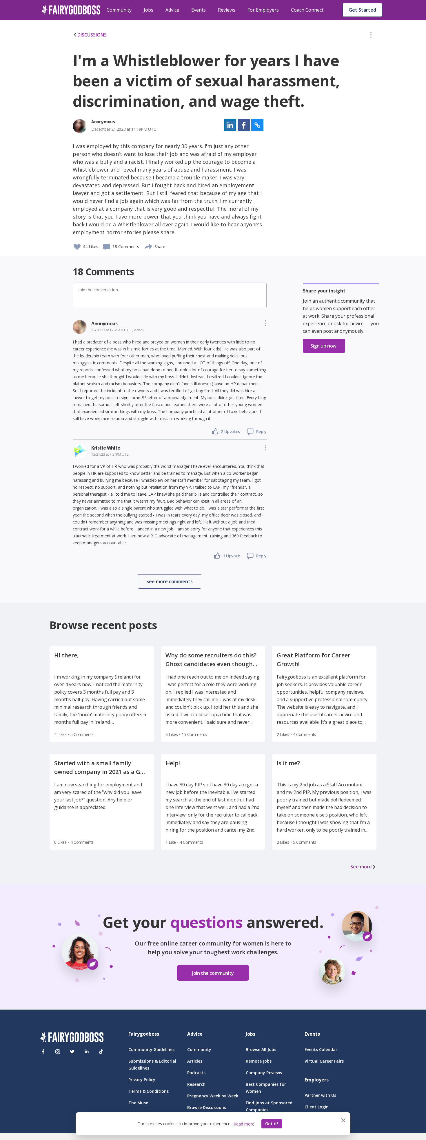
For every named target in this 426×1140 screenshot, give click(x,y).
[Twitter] (72, 1051)
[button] (371, 36)
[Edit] (371, 36)
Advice (172, 10)
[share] (149, 245)
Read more (244, 1124)
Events (198, 10)
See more (361, 867)
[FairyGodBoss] (71, 1038)
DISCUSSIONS (92, 35)
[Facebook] (43, 1051)
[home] (71, 10)
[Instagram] (57, 1051)
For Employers (263, 10)
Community (119, 10)
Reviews (226, 10)
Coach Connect (307, 10)
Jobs (148, 10)
